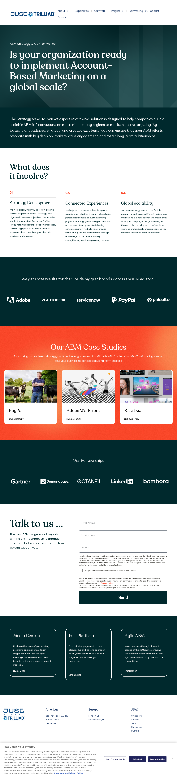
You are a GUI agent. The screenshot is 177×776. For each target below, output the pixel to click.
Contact (63, 17)
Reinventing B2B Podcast (144, 11)
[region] (88, 759)
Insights (115, 11)
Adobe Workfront (83, 410)
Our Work (99, 11)
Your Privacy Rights (115, 759)
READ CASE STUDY (16, 419)
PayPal (15, 410)
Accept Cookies (157, 759)
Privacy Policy (107, 583)
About (61, 11)
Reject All (137, 759)
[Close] (173, 759)
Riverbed (132, 410)
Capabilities (82, 11)
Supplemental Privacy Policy (68, 773)
